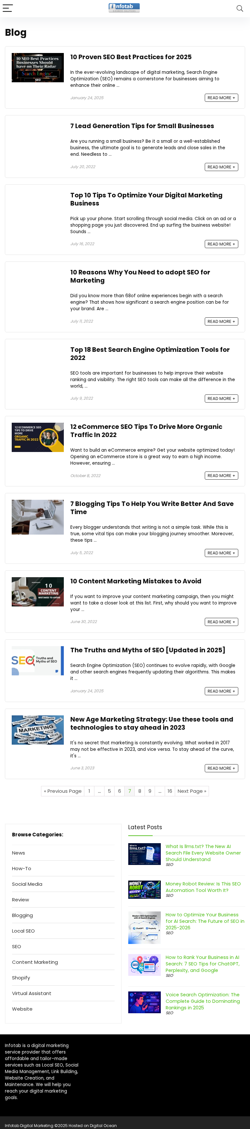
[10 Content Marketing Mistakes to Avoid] (38, 581)
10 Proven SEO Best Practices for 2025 (131, 57)
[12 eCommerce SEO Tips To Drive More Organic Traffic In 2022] (38, 426)
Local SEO (23, 930)
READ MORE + (221, 98)
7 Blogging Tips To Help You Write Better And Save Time (152, 507)
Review (20, 899)
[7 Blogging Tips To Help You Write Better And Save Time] (38, 503)
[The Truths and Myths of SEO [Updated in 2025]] (38, 649)
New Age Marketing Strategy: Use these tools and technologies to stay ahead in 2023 (151, 723)
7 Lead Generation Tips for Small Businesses (142, 126)
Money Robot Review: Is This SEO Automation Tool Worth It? (203, 887)
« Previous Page (63, 791)
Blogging (22, 915)
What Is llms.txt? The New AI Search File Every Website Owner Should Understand (203, 853)
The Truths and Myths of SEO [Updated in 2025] (148, 650)
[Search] (240, 8)
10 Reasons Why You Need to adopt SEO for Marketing (140, 276)
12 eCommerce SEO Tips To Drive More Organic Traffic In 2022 (146, 430)
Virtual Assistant (31, 993)
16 (170, 791)
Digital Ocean (103, 1125)
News (18, 852)
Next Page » (192, 791)
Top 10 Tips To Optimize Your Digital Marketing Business (146, 199)
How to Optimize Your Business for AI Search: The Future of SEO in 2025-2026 (205, 921)
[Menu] (8, 8)
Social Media (27, 884)
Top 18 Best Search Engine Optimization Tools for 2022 (150, 353)
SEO (16, 946)
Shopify (21, 977)
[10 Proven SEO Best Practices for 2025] (38, 56)
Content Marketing (35, 962)
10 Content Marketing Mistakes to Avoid (135, 581)
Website (22, 1008)
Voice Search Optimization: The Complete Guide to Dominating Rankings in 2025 (203, 1001)
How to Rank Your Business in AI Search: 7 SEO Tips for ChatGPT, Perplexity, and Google (203, 964)
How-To (21, 868)
